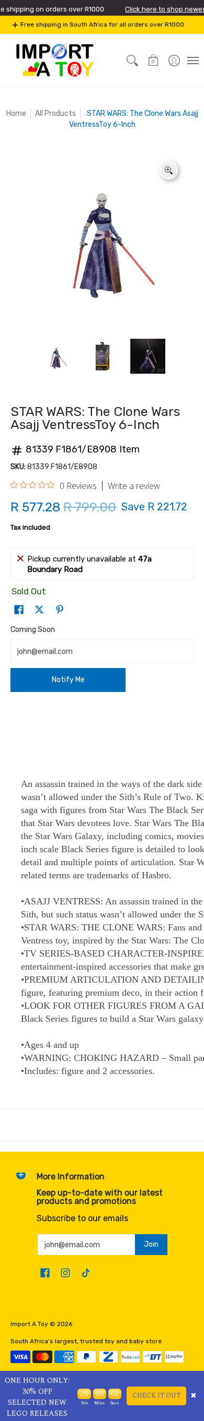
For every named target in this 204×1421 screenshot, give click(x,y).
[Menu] (192, 60)
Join (151, 1244)
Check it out (156, 1396)
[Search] (132, 60)
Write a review (134, 486)
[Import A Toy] (55, 60)
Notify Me (68, 679)
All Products (55, 113)
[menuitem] (174, 60)
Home (16, 113)
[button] (153, 60)
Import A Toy (29, 1324)
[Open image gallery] (169, 170)
